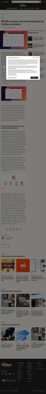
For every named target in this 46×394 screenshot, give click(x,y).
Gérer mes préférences (12, 77)
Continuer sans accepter (35, 57)
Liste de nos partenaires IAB (12, 74)
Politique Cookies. (13, 68)
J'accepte (34, 77)
